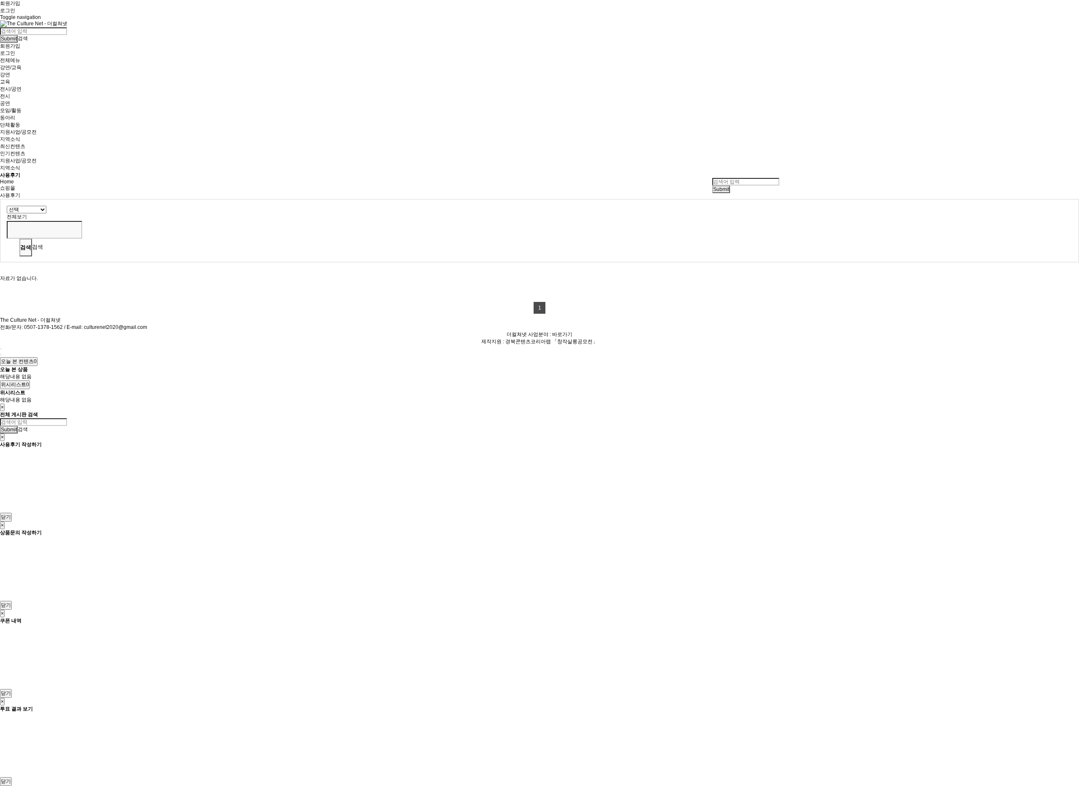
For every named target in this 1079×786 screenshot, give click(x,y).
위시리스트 (15, 385)
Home (7, 182)
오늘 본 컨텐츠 (19, 361)
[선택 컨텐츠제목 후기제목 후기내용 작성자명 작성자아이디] (26, 209)
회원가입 (10, 3)
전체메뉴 (10, 60)
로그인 (7, 10)
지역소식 (10, 139)
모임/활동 (10, 110)
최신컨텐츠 (12, 146)
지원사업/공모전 (18, 132)
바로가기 (562, 334)
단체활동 (10, 125)
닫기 (6, 517)
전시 (5, 96)
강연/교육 (10, 67)
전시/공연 (10, 89)
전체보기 (17, 217)
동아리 (7, 118)
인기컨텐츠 (12, 153)
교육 (5, 82)
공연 (5, 103)
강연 (5, 75)
